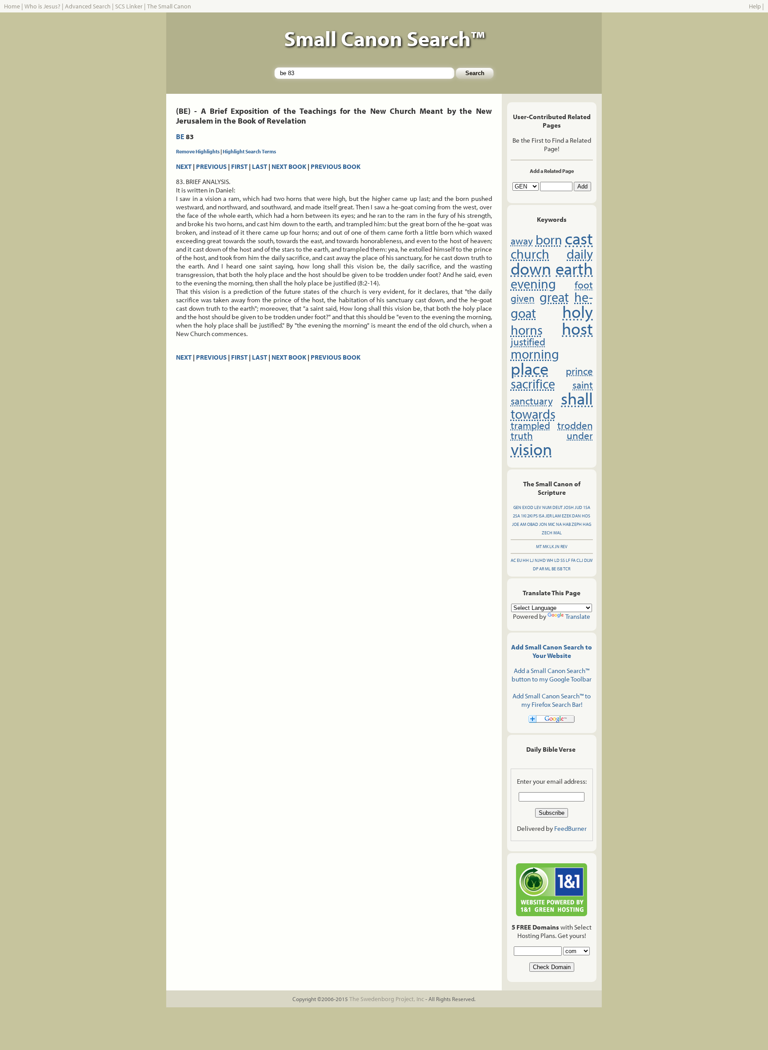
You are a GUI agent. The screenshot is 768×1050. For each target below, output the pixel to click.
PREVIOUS (211, 166)
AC (513, 560)
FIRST (239, 166)
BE (180, 136)
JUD (578, 507)
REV (564, 546)
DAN (576, 516)
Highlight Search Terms (249, 151)
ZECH (547, 533)
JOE (515, 524)
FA (573, 560)
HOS (586, 516)
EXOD (527, 507)
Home (12, 6)
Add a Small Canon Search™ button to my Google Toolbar (552, 674)
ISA (541, 516)
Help (755, 6)
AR (541, 569)
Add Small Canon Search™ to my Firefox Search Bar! (551, 700)
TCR (566, 569)
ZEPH (577, 524)
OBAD (532, 524)
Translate (577, 616)
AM (523, 524)
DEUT (557, 507)
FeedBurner (570, 828)
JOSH (569, 507)
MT (539, 546)
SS (562, 560)
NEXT (184, 166)
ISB (559, 569)
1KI (523, 516)
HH (526, 560)
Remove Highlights (198, 151)
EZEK (566, 516)
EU (519, 560)
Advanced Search (88, 6)
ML (548, 569)
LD (557, 560)
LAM (556, 516)
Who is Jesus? (42, 6)
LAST (259, 166)
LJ (532, 560)
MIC (551, 524)
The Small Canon (169, 6)
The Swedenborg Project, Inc (386, 999)
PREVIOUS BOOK (335, 166)
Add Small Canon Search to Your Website (551, 651)
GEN (517, 507)
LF (568, 560)
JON (543, 524)
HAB (567, 524)
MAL (557, 533)
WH (550, 560)
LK (551, 546)
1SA (586, 507)
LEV (537, 507)
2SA (516, 516)
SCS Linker (129, 6)
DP (535, 569)
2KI (529, 516)
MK (545, 546)
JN (557, 546)
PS (535, 516)
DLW (588, 560)
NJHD (540, 560)
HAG (587, 524)
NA (559, 524)
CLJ (579, 560)
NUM (547, 507)
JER (548, 516)
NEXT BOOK (289, 166)
